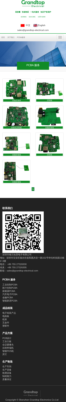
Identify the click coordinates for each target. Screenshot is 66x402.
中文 (27, 25)
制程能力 (6, 376)
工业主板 (6, 341)
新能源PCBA (8, 291)
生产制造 (7, 361)
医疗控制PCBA (9, 288)
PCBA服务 (21, 37)
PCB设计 (6, 338)
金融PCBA (7, 297)
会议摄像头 (8, 344)
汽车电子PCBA (9, 294)
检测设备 (6, 373)
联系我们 (7, 208)
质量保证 (6, 379)
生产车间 (6, 366)
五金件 (5, 322)
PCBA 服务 (9, 279)
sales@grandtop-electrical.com (33, 30)
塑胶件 (5, 325)
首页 (3, 37)
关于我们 (10, 37)
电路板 (5, 316)
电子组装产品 (9, 313)
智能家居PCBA (9, 300)
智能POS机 (8, 351)
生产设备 (6, 369)
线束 (4, 319)
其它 (4, 354)
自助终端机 (8, 348)
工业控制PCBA (9, 284)
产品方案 (7, 333)
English (41, 25)
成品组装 (7, 308)
